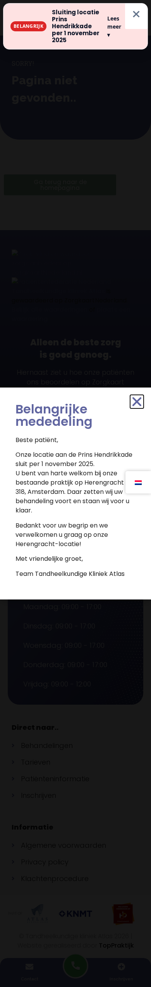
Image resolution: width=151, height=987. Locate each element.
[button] (136, 401)
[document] (75, 493)
